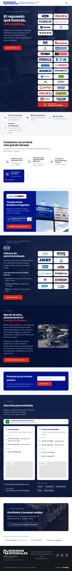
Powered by (58, 567)
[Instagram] (62, 555)
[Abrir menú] (66, 3)
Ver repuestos (11, 48)
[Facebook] (57, 555)
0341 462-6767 (37, 540)
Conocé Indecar (12, 297)
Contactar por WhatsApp (54, 540)
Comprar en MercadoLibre (18, 226)
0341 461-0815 (17, 540)
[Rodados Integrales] (11, 2)
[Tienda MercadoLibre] (66, 555)
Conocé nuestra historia (15, 360)
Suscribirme (43, 384)
